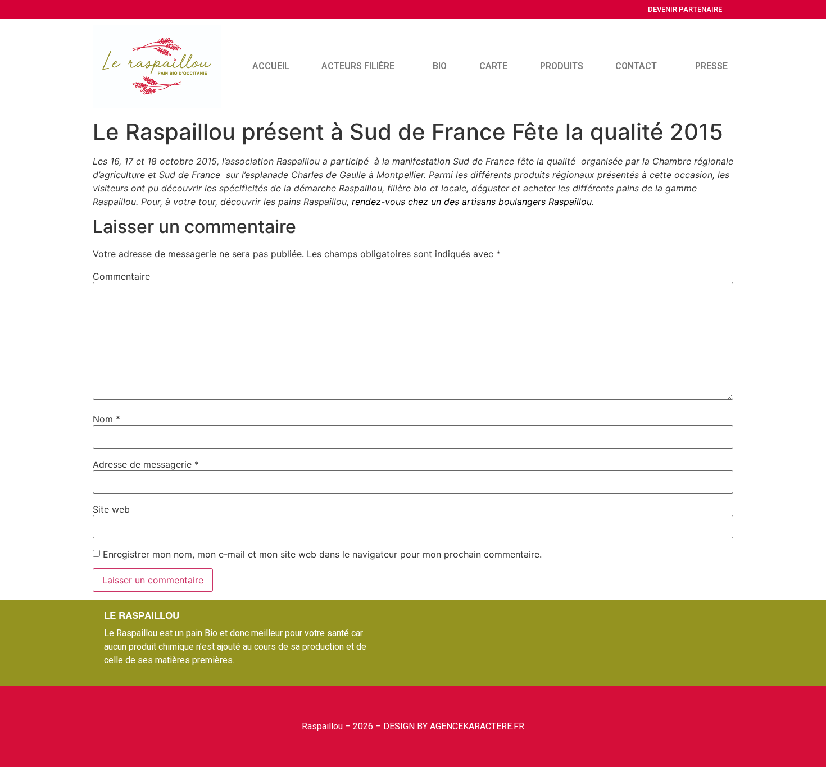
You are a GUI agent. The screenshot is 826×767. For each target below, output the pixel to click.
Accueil (270, 66)
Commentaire (121, 276)
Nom (106, 418)
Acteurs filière (357, 66)
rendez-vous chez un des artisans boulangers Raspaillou (472, 201)
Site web (111, 509)
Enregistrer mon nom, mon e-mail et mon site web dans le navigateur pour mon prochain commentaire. (322, 554)
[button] (685, 9)
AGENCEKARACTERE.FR (477, 726)
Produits (561, 66)
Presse (711, 66)
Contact (636, 66)
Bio (440, 66)
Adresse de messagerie (146, 464)
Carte (493, 66)
